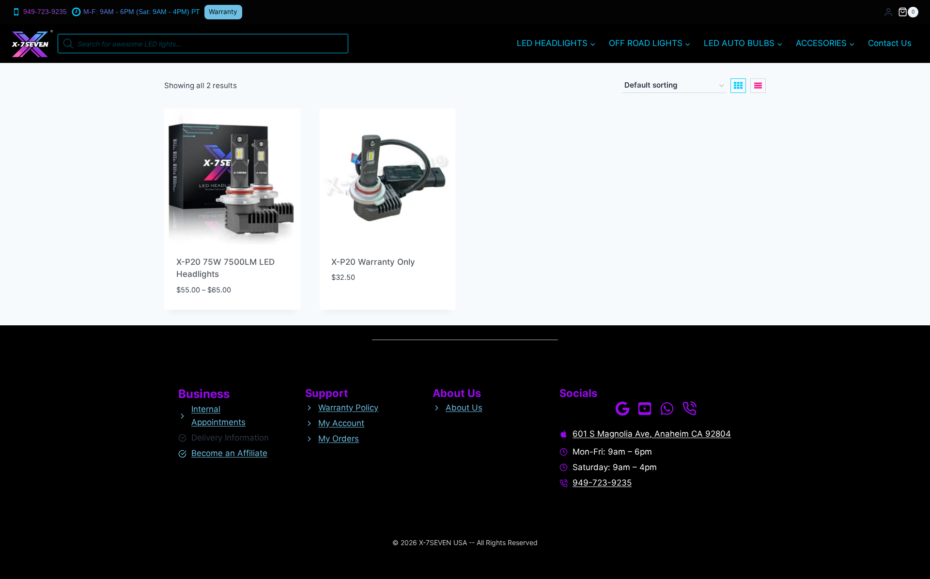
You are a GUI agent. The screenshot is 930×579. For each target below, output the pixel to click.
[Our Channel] (644, 408)
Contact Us (890, 43)
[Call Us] (689, 408)
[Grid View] (738, 85)
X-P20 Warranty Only (373, 262)
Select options (362, 306)
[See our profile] (622, 408)
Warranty (223, 11)
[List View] (758, 85)
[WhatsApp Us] (667, 408)
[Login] (888, 12)
